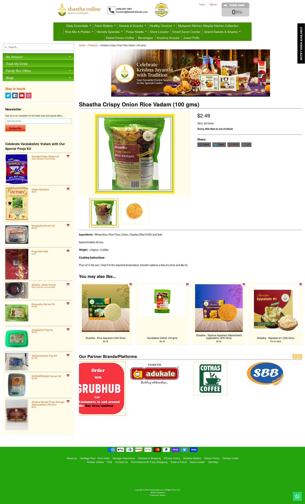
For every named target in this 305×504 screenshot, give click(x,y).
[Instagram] (28, 95)
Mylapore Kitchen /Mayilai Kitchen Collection (208, 25)
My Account (14, 56)
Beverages (145, 37)
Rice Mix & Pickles (77, 31)
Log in (202, 4)
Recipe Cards (230, 458)
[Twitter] (8, 95)
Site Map (213, 462)
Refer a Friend (179, 462)
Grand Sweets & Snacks (221, 31)
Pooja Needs (135, 31)
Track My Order (17, 63)
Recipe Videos (95, 462)
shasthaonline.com (156, 489)
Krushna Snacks (168, 37)
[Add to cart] (68, 156)
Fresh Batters (104, 25)
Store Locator (159, 31)
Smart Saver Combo (186, 31)
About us (72, 458)
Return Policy (212, 458)
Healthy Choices (160, 25)
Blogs (10, 77)
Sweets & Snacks (131, 25)
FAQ (109, 462)
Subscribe (15, 128)
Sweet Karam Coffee (120, 37)
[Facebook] (15, 95)
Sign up (213, 4)
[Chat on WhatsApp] (297, 496)
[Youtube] (22, 95)
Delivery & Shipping (149, 458)
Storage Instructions (124, 458)
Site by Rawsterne (158, 492)
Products (92, 45)
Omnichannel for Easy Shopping (149, 462)
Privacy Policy (172, 458)
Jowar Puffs (191, 37)
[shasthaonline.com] (118, 10)
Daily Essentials (77, 25)
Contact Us (121, 462)
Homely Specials (108, 31)
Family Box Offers (18, 70)
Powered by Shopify (157, 495)
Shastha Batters (192, 458)
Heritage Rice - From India (94, 458)
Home (82, 45)
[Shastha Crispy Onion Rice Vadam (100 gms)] (104, 212)
